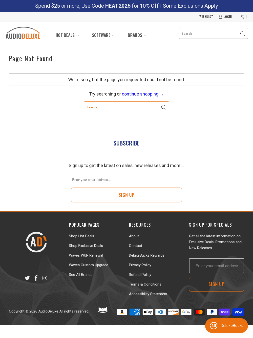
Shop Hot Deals (81, 236)
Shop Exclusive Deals (86, 245)
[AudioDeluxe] (23, 33)
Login (228, 16)
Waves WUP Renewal (86, 255)
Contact (135, 245)
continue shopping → (143, 94)
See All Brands (80, 274)
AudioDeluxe (48, 311)
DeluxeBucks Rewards (147, 255)
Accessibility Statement (148, 294)
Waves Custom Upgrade (88, 265)
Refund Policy (140, 274)
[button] (68, 35)
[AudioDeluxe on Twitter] (27, 278)
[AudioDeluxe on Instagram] (45, 278)
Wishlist (206, 16)
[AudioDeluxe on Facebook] (36, 278)
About (134, 236)
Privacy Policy (140, 265)
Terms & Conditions (145, 284)
